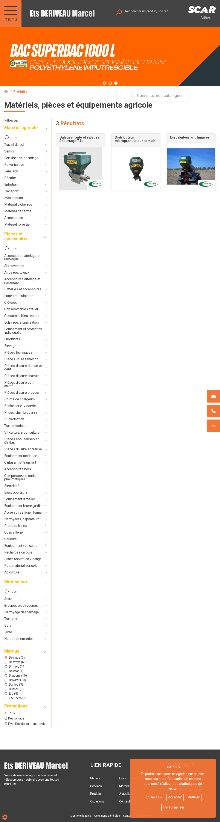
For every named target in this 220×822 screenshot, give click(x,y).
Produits (96, 793)
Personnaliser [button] (173, 807)
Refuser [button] (194, 797)
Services (96, 786)
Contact (128, 815)
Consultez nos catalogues (160, 95)
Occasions (97, 801)
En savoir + (154, 797)
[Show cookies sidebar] (5, 817)
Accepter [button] (175, 797)
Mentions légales (80, 815)
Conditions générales (107, 815)
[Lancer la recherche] (119, 13)
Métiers (95, 778)
